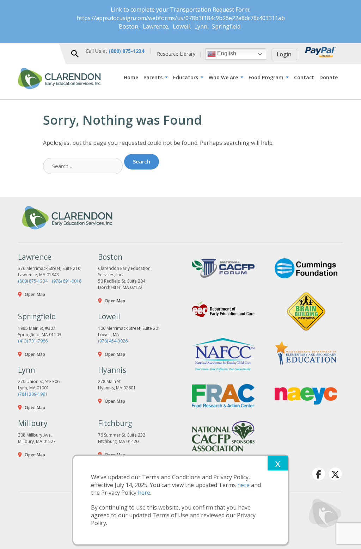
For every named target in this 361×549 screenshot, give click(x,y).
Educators (185, 77)
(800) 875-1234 (33, 281)
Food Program (266, 77)
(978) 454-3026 (113, 341)
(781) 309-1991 (33, 394)
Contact (304, 77)
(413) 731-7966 (33, 341)
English (226, 53)
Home (131, 77)
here (243, 485)
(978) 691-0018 (66, 281)
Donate (328, 77)
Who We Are (223, 77)
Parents (153, 77)
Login (284, 54)
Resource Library (176, 53)
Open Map (35, 294)
